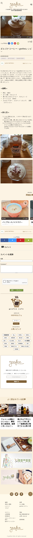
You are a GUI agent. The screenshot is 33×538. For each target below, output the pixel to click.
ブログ (7, 508)
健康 (6, 502)
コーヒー (4, 58)
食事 (20, 502)
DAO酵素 (27, 340)
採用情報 (21, 519)
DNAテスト (14, 346)
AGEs (20, 335)
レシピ (13, 37)
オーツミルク (11, 58)
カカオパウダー (20, 58)
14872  (3, 405)
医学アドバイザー (10, 521)
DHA (5, 343)
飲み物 (19, 37)
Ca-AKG (11, 340)
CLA (19, 340)
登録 (20, 512)
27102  (20, 405)
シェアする (16, 237)
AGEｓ (28, 335)
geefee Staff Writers (9, 63)
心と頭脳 (21, 504)
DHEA (12, 343)
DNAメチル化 (25, 346)
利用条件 (7, 516)
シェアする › (4, 43)
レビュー (7, 506)
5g (13, 335)
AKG (5, 337)
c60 (4, 340)
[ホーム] (16, 529)
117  (30, 42)
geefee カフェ (4, 37)
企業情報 (7, 514)
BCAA (20, 337)
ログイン (7, 512)
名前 (2, 258)
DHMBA (20, 343)
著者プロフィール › (27, 63)
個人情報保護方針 (24, 514)
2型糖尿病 (6, 335)
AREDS (13, 337)
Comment (4, 264)
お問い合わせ (23, 516)
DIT (28, 343)
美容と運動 (8, 504)
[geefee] (16, 5)
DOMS (16, 349)
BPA (27, 337)
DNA (5, 346)
